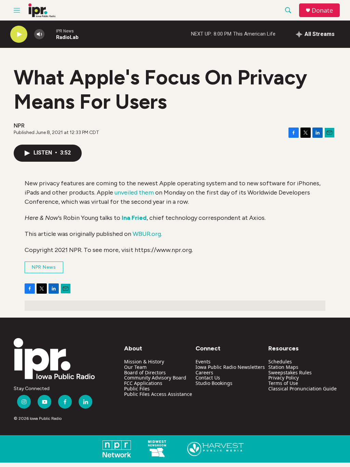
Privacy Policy (283, 377)
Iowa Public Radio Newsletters (230, 367)
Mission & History (144, 361)
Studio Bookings (214, 383)
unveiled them (134, 192)
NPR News (44, 267)
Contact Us (208, 377)
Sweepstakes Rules (290, 372)
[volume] (39, 34)
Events (203, 361)
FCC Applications (143, 383)
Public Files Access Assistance (158, 394)
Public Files (137, 388)
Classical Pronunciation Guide (302, 388)
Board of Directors (145, 372)
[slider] (50, 34)
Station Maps (283, 367)
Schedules (280, 361)
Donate (322, 10)
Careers (204, 372)
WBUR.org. (147, 234)
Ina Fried (134, 218)
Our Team (135, 367)
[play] (18, 34)
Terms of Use (283, 383)
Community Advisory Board (155, 377)
